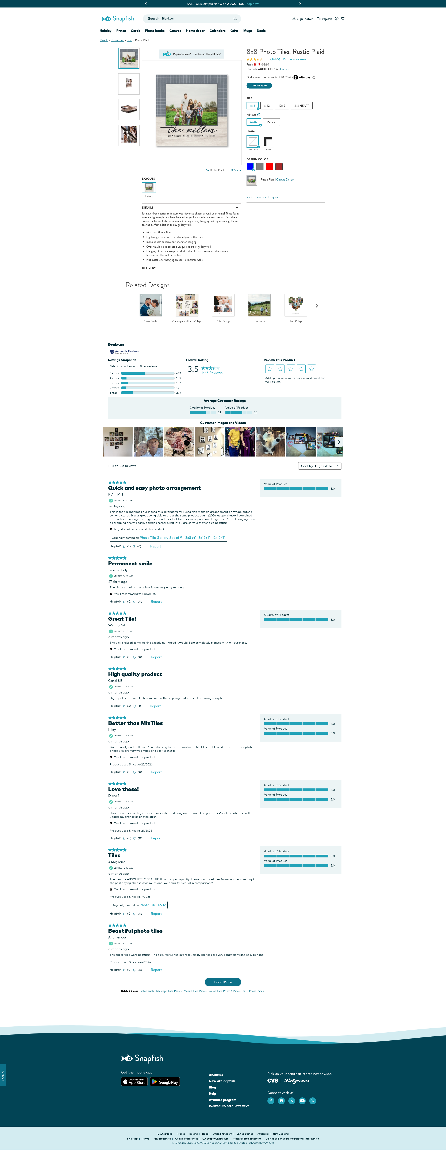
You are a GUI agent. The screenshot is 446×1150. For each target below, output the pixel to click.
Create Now (259, 85)
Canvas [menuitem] (175, 31)
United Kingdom (223, 1133)
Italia (205, 1133)
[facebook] (272, 1099)
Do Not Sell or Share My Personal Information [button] (292, 1138)
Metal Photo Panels (195, 991)
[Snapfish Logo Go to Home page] (118, 18)
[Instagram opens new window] (283, 1099)
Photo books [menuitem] (155, 31)
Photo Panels (146, 991)
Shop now (252, 4)
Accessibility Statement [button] (247, 1138)
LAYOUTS (148, 179)
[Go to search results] (235, 19)
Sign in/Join (305, 19)
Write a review (295, 59)
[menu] (235, 170)
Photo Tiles (117, 40)
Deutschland (165, 1133)
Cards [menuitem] (135, 31)
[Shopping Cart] (342, 18)
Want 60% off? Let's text (229, 1106)
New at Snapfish (222, 1081)
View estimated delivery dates (264, 197)
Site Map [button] (132, 1138)
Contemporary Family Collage (186, 321)
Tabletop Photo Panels (169, 991)
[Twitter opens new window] (314, 1099)
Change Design (285, 179)
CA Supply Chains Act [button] (215, 1138)
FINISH (251, 115)
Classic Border (151, 321)
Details (284, 69)
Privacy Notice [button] (162, 1138)
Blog (212, 1087)
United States (245, 1133)
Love (129, 40)
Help (212, 1093)
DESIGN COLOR (257, 159)
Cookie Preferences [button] (186, 1138)
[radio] (250, 166)
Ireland (193, 1133)
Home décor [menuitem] (195, 31)
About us (216, 1075)
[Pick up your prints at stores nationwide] (272, 1080)
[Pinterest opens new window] (293, 1099)
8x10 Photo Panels (253, 991)
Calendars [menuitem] (218, 31)
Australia (263, 1133)
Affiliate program (222, 1100)
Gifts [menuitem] (234, 31)
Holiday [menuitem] (106, 31)
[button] (208, 170)
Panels (104, 40)
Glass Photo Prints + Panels (224, 991)
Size (249, 98)
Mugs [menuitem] (247, 31)
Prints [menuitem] (121, 31)
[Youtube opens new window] (304, 1099)
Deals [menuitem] (261, 31)
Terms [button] (145, 1138)
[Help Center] (336, 18)
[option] (128, 58)
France (181, 1133)
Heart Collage (295, 321)
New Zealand (281, 1133)
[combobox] (192, 18)
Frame (251, 131)
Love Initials (259, 321)
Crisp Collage (223, 321)
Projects (326, 19)
